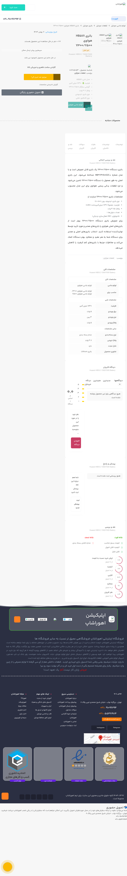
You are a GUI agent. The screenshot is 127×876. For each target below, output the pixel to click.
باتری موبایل (87, 25)
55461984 (108, 714)
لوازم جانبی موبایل (118, 25)
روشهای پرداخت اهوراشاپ (67, 702)
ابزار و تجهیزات (46, 706)
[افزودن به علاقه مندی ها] (103, 41)
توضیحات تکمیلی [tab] (105, 146)
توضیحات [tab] (119, 144)
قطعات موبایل (101, 25)
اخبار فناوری (22, 710)
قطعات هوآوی (79, 73)
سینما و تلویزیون (20, 717)
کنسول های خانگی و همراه (41, 702)
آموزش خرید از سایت (44, 698)
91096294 (108, 708)
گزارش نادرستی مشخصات (48, 85)
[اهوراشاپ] (106, 7)
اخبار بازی (23, 714)
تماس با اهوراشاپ (70, 721)
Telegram (116, 728)
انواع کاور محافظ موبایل (42, 717)
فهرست (115, 18)
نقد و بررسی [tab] (70, 146)
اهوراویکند (22, 702)
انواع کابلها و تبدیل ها (43, 710)
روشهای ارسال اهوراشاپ (68, 706)
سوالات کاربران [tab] (82, 146)
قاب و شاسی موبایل (44, 714)
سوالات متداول (71, 710)
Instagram (100, 728)
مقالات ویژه (22, 706)
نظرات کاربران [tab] (93, 146)
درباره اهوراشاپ (71, 698)
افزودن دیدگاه (77, 442)
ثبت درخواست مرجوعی (68, 725)
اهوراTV (23, 698)
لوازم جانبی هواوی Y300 (80, 106)
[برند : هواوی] (80, 66)
